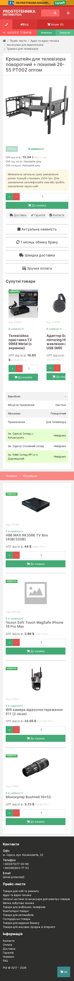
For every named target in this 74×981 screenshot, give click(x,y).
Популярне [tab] (30, 475)
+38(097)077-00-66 (16, 863)
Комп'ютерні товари (15, 911)
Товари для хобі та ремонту (21, 891)
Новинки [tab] (11, 475)
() (57, 24)
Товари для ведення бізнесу (21, 922)
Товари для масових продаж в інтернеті (29, 926)
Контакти (58, 215)
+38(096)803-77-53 (16, 867)
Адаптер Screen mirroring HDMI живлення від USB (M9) (60, 342)
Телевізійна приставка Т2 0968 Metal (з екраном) (20, 342)
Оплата (7, 944)
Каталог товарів (19, 32)
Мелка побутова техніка (18, 903)
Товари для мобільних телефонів (24, 907)
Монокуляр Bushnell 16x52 (28, 797)
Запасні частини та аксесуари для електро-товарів (36, 899)
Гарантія (39, 215)
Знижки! (64, 32)
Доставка (20, 215)
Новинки (46, 32)
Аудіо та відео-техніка (17, 895)
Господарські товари (16, 918)
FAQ (5, 960)
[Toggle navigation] (68, 13)
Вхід (26, 24)
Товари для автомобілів (18, 915)
